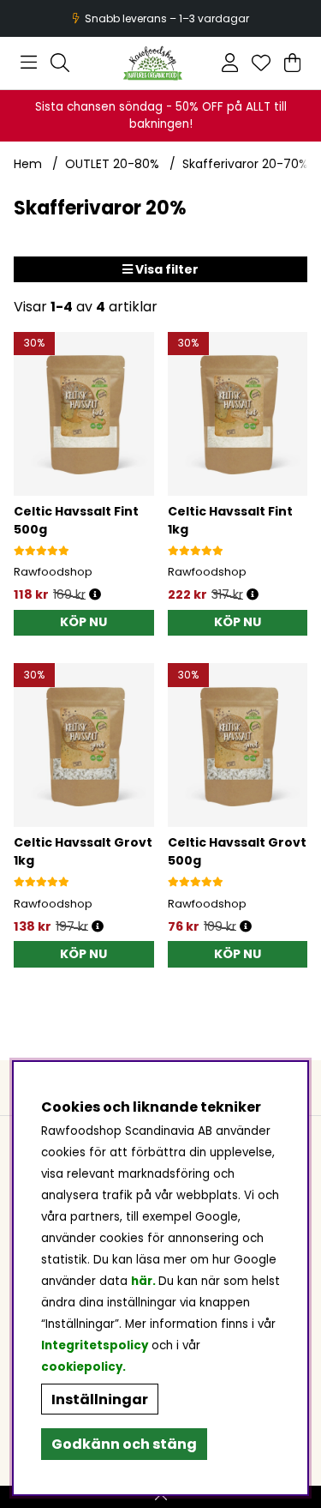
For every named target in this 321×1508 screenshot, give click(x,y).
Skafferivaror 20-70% (245, 163)
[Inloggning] (230, 62)
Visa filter (166, 269)
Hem (28, 163)
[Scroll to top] (160, 1497)
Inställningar (99, 1399)
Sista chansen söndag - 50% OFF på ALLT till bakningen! (161, 115)
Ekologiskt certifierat (158, 18)
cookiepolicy (81, 1367)
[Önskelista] (261, 62)
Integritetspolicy (94, 1345)
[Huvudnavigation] (29, 62)
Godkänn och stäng (124, 1444)
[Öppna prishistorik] (95, 595)
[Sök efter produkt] (60, 62)
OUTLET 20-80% (112, 163)
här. (144, 1281)
